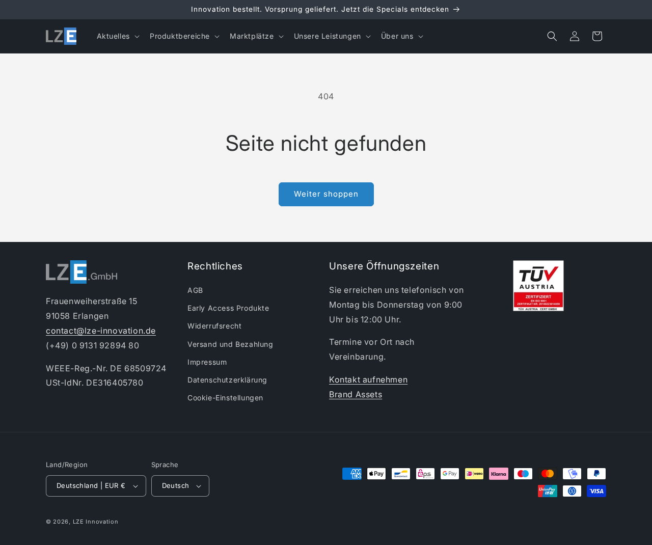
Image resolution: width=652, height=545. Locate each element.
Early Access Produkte (228, 308)
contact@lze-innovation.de (101, 330)
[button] (117, 36)
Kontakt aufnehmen (368, 379)
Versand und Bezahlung (230, 344)
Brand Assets (355, 394)
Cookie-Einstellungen (225, 397)
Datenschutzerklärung (227, 379)
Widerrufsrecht (214, 325)
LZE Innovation (96, 521)
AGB (195, 290)
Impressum (207, 362)
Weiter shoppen (326, 194)
